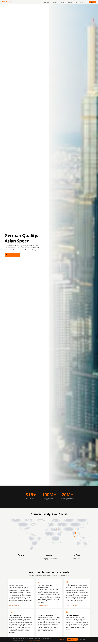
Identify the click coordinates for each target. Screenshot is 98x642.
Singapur (42, 558)
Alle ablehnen (61, 639)
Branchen (62, 2)
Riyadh (78, 558)
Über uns (69, 2)
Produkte (54, 2)
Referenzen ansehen (12, 255)
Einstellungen (81, 639)
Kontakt (92, 2)
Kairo (74, 558)
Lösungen (46, 2)
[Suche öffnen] (77, 2)
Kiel (21, 558)
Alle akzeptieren (72, 639)
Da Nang (47, 559)
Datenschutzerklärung (35, 640)
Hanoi (51, 559)
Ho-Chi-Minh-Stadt (53, 558)
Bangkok (46, 558)
